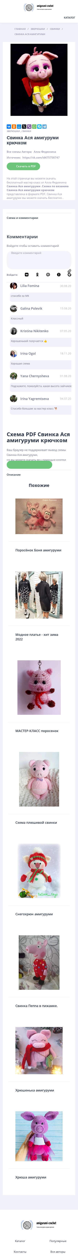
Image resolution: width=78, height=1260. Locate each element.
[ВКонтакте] (9, 126)
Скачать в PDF (26, 166)
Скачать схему (29, 464)
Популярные (58, 1241)
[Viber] (29, 126)
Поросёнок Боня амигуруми (38, 550)
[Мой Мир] (19, 126)
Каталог (20, 1241)
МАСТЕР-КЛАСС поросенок (36, 731)
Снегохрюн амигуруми (34, 914)
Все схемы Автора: (19, 151)
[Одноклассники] (14, 126)
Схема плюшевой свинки (36, 822)
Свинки (26, 131)
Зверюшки (13, 131)
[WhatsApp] (34, 126)
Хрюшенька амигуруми (34, 1090)
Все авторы (57, 1251)
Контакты (20, 1251)
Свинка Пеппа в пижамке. (36, 1006)
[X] (24, 126)
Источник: (14, 157)
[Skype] (39, 126)
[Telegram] (44, 126)
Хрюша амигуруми (30, 1177)
